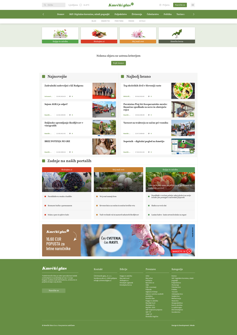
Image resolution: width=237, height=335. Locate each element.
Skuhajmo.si (124, 280)
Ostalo (142, 21)
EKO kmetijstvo (177, 310)
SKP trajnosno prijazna (154, 310)
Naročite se (180, 5)
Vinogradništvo (177, 303)
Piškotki (149, 289)
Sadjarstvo (176, 296)
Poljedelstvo (121, 14)
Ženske (131, 21)
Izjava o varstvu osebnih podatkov (154, 295)
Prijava (166, 5)
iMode (192, 325)
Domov (60, 14)
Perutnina (119, 21)
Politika (168, 14)
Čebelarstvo (153, 14)
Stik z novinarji (151, 287)
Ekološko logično (152, 316)
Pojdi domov (118, 63)
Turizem (181, 14)
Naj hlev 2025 (150, 307)
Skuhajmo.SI (150, 305)
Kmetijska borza (126, 285)
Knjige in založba (126, 276)
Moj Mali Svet (150, 303)
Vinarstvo (105, 21)
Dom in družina (177, 305)
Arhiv (147, 276)
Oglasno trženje (152, 292)
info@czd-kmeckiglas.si (102, 280)
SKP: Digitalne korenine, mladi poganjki (89, 14)
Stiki (147, 285)
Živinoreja (137, 14)
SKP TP (148, 312)
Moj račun (149, 278)
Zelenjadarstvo (177, 294)
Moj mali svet (124, 278)
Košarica (149, 280)
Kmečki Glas (150, 298)
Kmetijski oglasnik (126, 283)
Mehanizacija (176, 298)
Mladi (94, 21)
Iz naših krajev (177, 307)
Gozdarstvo (176, 312)
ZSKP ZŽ (149, 314)
